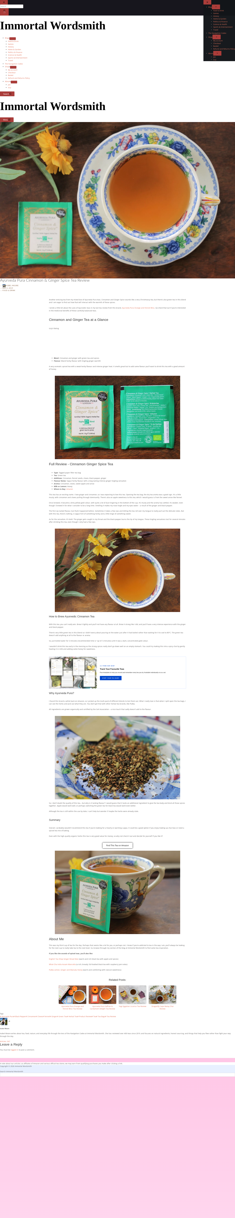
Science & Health (15, 55)
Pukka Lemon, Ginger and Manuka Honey (65, 970)
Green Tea (62, 1016)
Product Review (84, 1016)
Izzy (9, 87)
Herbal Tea (72, 1016)
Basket (10, 75)
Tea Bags (100, 1016)
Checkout (12, 72)
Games (11, 44)
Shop (7, 66)
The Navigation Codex (14, 64)
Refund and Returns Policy (19, 78)
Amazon (69, 489)
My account (12, 70)
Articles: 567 (5, 1041)
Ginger (53, 1016)
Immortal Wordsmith (53, 25)
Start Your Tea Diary (110, 678)
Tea (94, 1016)
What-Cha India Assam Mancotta (62, 964)
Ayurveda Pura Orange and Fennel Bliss (138, 308)
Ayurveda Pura (7, 1016)
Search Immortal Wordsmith (11, 1071)
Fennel (46, 1016)
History (11, 47)
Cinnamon (31, 1016)
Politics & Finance (15, 52)
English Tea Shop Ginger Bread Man (64, 959)
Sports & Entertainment (17, 58)
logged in (14, 1050)
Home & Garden (14, 49)
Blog (6, 38)
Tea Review (110, 1016)
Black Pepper (20, 1016)
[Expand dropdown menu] (12, 38)
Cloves (39, 1016)
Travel (10, 60)
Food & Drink (13, 41)
